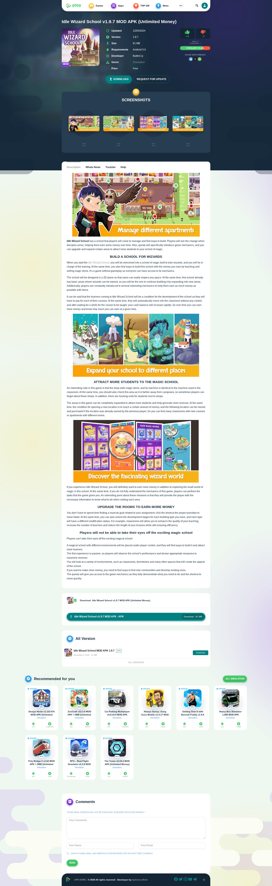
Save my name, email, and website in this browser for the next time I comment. (111, 853)
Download (121, 79)
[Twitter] (181, 879)
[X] (195, 59)
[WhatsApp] (199, 59)
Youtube (110, 167)
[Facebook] (176, 879)
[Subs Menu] (181, 5)
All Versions (136, 662)
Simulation (139, 62)
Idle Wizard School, (99, 262)
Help (123, 167)
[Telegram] (191, 59)
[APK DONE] (73, 6)
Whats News (93, 167)
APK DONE (80, 879)
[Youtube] (190, 879)
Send (72, 862)
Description (74, 167)
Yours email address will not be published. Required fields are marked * (106, 812)
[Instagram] (186, 879)
